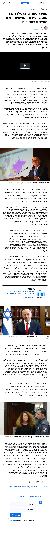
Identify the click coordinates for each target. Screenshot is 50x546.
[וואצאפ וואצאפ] (9, 3)
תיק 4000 (25, 487)
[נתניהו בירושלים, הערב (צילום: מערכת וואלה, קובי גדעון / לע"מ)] (25, 166)
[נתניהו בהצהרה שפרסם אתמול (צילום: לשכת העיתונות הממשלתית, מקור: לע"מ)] (25, 323)
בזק (11, 487)
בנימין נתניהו (43, 487)
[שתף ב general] (4, 3)
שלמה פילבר (34, 487)
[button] (40, 3)
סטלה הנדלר (17, 487)
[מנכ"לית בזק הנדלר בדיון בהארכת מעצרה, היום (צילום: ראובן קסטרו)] (25, 420)
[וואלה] (25, 3)
